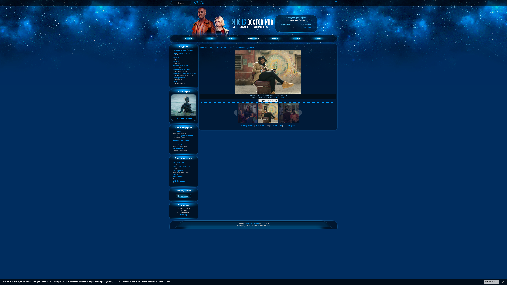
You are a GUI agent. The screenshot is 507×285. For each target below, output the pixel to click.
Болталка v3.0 (178, 144)
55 (281, 126)
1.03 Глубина (178, 171)
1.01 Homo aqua (179, 181)
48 (263, 126)
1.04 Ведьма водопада (181, 166)
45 (256, 126)
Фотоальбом (214, 48)
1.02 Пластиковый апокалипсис (180, 176)
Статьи (318, 38)
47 (261, 126)
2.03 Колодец (177, 61)
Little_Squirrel (279, 98)
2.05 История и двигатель (181, 69)
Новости (188, 38)
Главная (203, 48)
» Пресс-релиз (306, 27)
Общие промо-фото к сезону (183, 50)
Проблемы (177, 131)
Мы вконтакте (178, 148)
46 (258, 126)
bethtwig (183, 215)
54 (278, 126)
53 (276, 126)
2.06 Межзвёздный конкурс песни (184, 73)
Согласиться (491, 282)
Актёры (296, 38)
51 (271, 126)
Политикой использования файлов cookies (150, 282)
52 (274, 126)
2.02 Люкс (176, 57)
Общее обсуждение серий (183, 136)
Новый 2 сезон (226, 48)
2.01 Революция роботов (181, 53)
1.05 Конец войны (179, 162)
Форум (210, 38)
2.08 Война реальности (181, 82)
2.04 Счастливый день (180, 65)
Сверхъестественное (181, 140)
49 (265, 126)
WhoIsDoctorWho (252, 224)
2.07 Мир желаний (179, 78)
